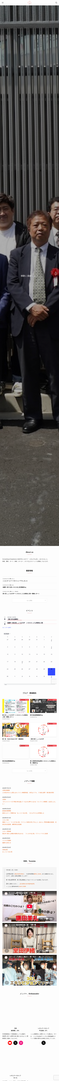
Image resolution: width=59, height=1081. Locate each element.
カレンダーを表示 (6, 627)
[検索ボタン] (56, 2)
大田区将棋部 (6, 790)
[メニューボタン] (2, 2)
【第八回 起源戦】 (13, 619)
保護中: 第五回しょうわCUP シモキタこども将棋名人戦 (25, 623)
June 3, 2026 (22, 886)
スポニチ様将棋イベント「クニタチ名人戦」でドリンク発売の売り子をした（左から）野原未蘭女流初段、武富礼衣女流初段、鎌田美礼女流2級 (29, 822)
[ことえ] (29, 2)
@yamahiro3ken (19, 874)
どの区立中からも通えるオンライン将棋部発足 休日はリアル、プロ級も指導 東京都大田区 (28, 792)
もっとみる (29, 771)
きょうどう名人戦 (7, 852)
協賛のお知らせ (6, 843)
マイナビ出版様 (6, 840)
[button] (28, 544)
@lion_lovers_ (38, 874)
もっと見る (29, 600)
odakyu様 (5, 849)
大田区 (4, 799)
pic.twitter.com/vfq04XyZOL (27, 884)
